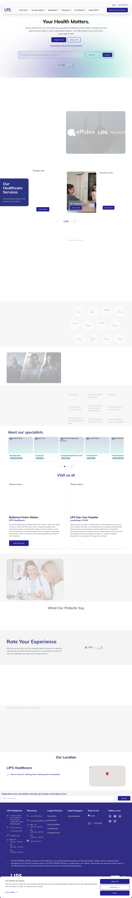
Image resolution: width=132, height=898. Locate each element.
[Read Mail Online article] (91, 370)
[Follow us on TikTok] (115, 821)
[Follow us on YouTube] (110, 821)
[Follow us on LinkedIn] (120, 816)
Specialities (52, 10)
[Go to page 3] (67, 466)
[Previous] (57, 221)
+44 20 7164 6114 (16, 828)
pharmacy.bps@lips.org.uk (38, 821)
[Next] (74, 221)
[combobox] (52, 55)
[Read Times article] (105, 361)
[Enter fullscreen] (21, 673)
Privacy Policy (51, 816)
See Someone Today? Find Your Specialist (66, 46)
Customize (114, 887)
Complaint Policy (52, 828)
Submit (124, 798)
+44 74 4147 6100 (16, 831)
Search (107, 55)
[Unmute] (16, 673)
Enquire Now (33, 293)
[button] (107, 774)
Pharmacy (66, 10)
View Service (42, 209)
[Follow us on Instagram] (115, 816)
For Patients (79, 10)
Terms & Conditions (53, 824)
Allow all (114, 881)
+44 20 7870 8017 (36, 816)
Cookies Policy (52, 820)
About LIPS (93, 10)
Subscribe (98, 742)
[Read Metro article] (105, 370)
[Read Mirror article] (119, 361)
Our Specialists (37, 10)
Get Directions (18, 543)
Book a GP (74, 40)
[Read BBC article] (91, 361)
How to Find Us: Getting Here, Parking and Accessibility (35, 774)
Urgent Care (59, 40)
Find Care (23, 10)
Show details (10, 892)
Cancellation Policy (53, 833)
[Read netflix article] (77, 361)
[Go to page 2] (66, 466)
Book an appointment (117, 10)
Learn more (14, 158)
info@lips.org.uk (15, 836)
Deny (115, 893)
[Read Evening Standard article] (77, 370)
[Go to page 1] (64, 466)
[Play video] (10, 673)
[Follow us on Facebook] (110, 816)
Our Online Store (35, 841)
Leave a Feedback (74, 816)
